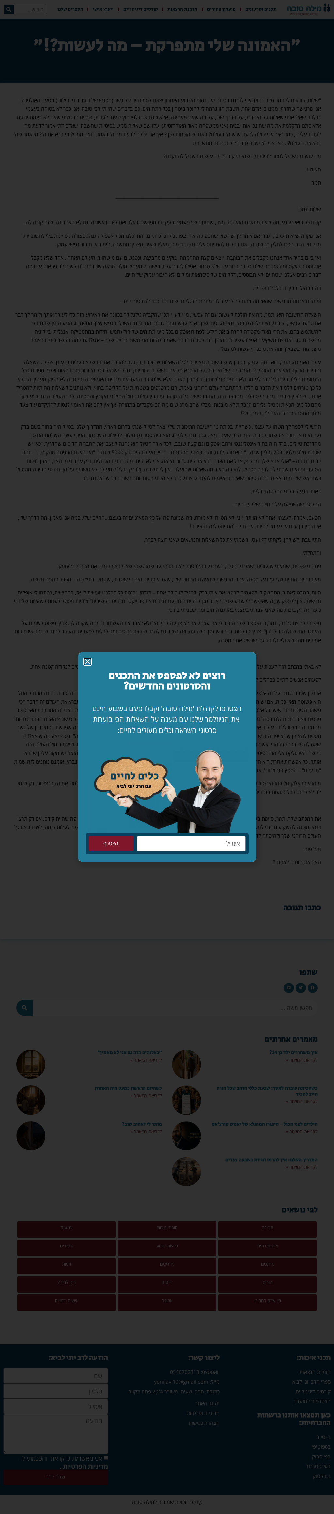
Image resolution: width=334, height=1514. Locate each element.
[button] (87, 662)
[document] (167, 757)
